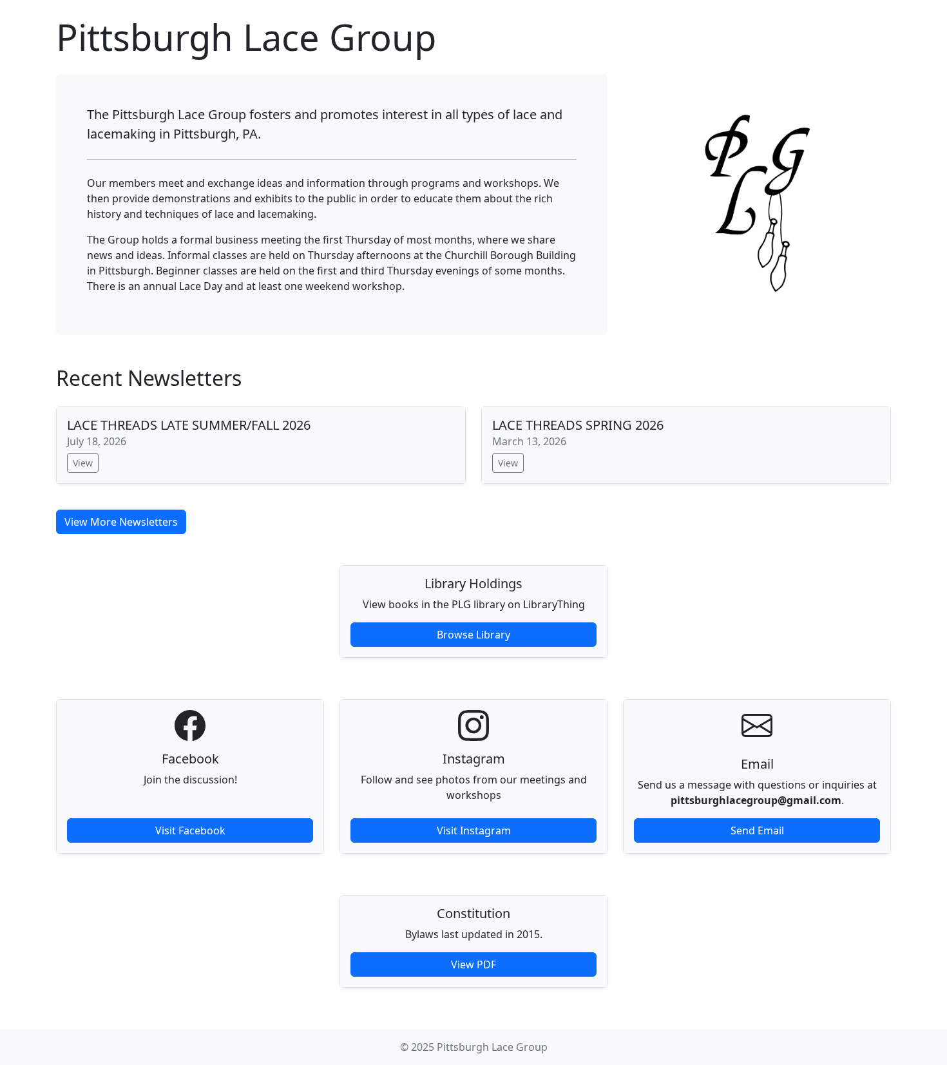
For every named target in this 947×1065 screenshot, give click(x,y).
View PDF (473, 964)
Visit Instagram (474, 830)
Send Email (757, 830)
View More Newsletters (121, 522)
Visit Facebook (190, 830)
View (83, 463)
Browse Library (473, 635)
